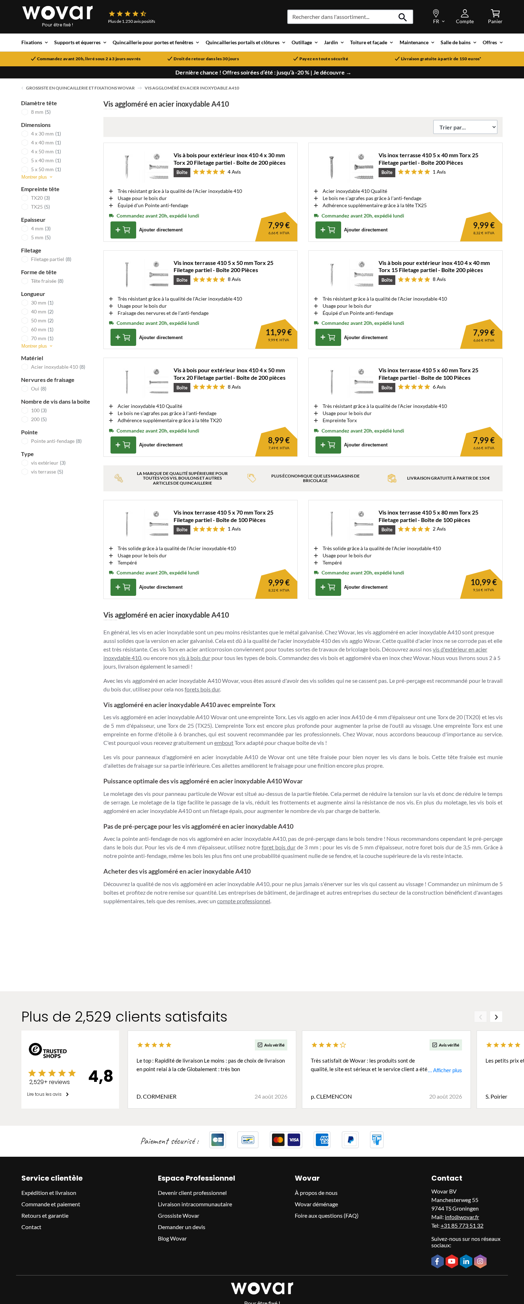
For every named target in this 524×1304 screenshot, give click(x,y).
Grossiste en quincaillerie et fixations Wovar (80, 88)
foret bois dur (279, 847)
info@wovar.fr (462, 1216)
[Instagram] (481, 1261)
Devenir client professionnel (192, 1192)
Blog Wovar (172, 1238)
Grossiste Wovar (178, 1215)
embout (223, 742)
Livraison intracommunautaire (195, 1204)
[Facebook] (438, 1261)
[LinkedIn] (467, 1261)
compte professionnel (243, 901)
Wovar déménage (316, 1204)
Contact (31, 1226)
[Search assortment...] (403, 17)
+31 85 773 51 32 (462, 1225)
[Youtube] (453, 1261)
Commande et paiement (50, 1204)
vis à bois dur (194, 657)
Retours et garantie (44, 1215)
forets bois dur (202, 689)
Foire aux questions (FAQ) (327, 1215)
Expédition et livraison (48, 1192)
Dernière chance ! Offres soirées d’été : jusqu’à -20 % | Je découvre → (263, 72)
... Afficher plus (445, 1070)
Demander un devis (181, 1226)
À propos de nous (316, 1192)
